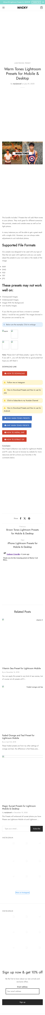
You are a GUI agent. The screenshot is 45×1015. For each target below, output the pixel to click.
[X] (24, 518)
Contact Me (36, 2)
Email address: (22, 987)
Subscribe (36, 828)
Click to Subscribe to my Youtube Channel (22, 400)
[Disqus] (22, 577)
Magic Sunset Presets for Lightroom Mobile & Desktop (19, 807)
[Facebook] (20, 518)
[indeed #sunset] (35, 865)
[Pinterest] (29, 518)
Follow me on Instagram (16, 382)
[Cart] (41, 7)
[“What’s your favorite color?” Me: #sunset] (21, 847)
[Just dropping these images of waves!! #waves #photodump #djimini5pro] (8, 865)
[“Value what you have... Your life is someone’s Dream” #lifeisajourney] (21, 880)
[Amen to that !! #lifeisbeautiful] (35, 880)
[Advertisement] (22, 193)
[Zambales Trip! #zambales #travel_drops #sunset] (8, 880)
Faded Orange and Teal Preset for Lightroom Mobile (18, 737)
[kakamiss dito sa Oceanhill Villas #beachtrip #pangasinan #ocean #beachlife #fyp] (8, 847)
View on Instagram (22, 892)
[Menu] (3, 8)
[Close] (43, 2)
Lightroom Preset (22, 63)
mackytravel (17, 84)
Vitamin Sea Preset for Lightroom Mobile (21, 668)
